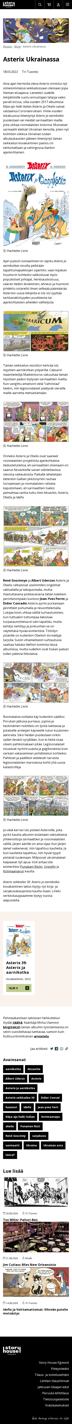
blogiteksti (11, 1027)
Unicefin (50, 867)
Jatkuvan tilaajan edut (53, 1387)
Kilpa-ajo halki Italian (20, 1117)
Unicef (10, 1155)
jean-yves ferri (48, 1107)
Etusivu (7, 46)
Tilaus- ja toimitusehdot (52, 1375)
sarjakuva (39, 1136)
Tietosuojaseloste (56, 1399)
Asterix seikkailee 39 (20, 1097)
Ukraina (31, 1145)
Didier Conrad (50, 1097)
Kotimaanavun (13, 871)
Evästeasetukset (57, 1405)
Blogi (17, 46)
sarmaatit (13, 1145)
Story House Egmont (54, 1362)
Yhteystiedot (60, 1369)
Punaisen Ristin (31, 867)
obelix (10, 1126)
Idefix (27, 1107)
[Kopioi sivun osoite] (66, 1048)
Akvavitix (33, 1069)
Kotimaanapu (50, 1117)
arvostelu (41, 1036)
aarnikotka (13, 1069)
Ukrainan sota (53, 1145)
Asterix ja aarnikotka (20, 1088)
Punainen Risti (30, 1126)
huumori (11, 1107)
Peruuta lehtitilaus (55, 1393)
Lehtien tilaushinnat (54, 1381)
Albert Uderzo (15, 1078)
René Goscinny (16, 1136)
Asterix (36, 1078)
